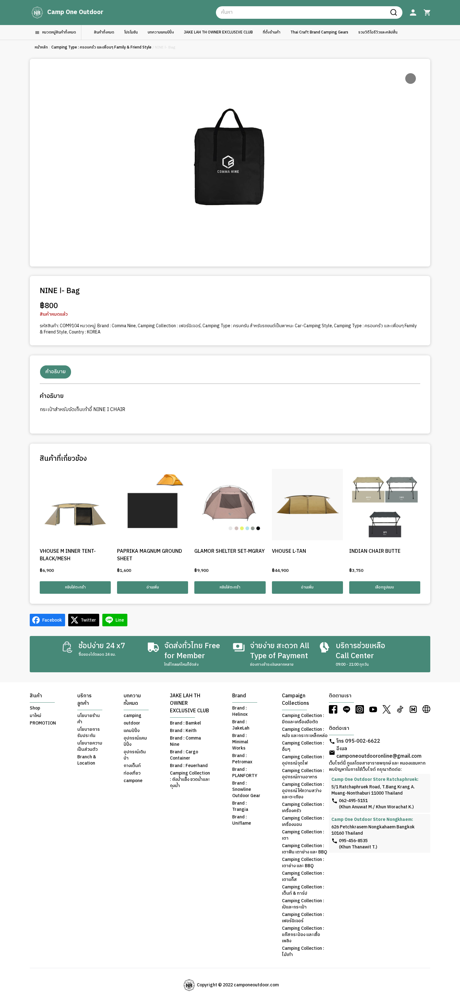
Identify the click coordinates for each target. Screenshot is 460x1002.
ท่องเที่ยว (132, 773)
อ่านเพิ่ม (152, 587)
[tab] (55, 372)
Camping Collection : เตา (303, 835)
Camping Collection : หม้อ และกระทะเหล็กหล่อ (305, 732)
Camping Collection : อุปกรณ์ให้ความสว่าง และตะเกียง (303, 790)
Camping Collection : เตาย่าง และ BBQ (303, 863)
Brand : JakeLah (240, 725)
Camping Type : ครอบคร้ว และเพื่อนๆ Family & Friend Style (101, 47)
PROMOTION (43, 723)
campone (133, 781)
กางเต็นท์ (132, 766)
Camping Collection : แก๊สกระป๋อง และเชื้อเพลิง (303, 934)
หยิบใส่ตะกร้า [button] (75, 587)
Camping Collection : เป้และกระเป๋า (303, 904)
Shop (35, 708)
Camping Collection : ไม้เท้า (303, 951)
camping (132, 716)
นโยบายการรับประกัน (88, 732)
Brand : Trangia (240, 806)
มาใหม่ (35, 716)
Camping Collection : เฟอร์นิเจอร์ (169, 325)
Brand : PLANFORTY (244, 772)
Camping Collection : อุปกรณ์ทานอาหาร (303, 774)
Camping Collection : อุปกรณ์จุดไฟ (303, 760)
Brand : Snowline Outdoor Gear (246, 789)
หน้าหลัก (41, 47)
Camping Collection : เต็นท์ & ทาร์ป (303, 890)
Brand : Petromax (242, 759)
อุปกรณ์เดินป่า (135, 755)
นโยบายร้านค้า (88, 719)
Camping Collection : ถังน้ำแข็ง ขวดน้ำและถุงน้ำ (190, 779)
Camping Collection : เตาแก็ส (303, 876)
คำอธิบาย (55, 372)
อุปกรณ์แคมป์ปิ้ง (135, 741)
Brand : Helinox (240, 711)
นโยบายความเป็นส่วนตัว (89, 746)
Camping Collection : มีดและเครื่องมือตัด (303, 719)
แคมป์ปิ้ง (132, 731)
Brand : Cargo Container (184, 755)
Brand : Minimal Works (240, 742)
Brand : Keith (183, 731)
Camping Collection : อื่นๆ (303, 746)
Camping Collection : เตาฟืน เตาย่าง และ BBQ (304, 849)
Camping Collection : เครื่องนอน (303, 821)
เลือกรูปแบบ (384, 587)
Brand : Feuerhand (189, 766)
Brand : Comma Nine (116, 325)
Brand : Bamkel (185, 723)
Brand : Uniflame (241, 820)
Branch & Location (86, 760)
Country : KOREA (84, 332)
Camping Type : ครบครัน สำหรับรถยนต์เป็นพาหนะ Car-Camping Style (267, 325)
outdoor (132, 723)
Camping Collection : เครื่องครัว (303, 807)
